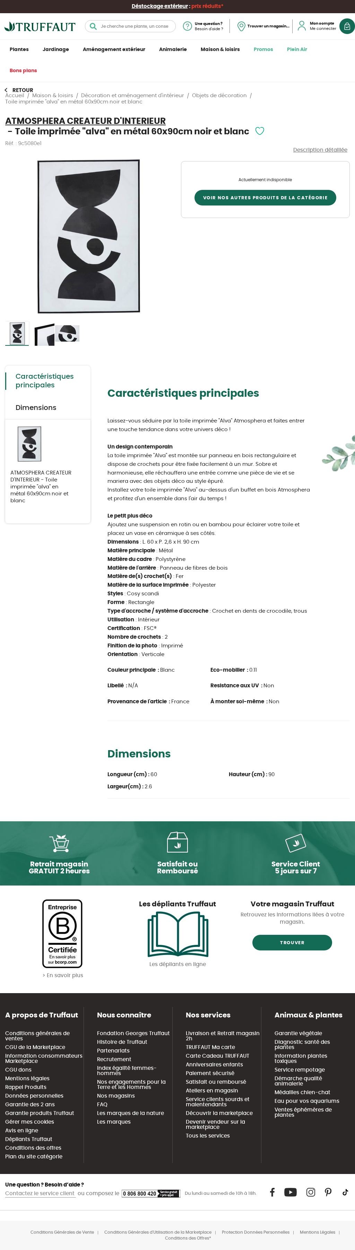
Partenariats (113, 1051)
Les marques (114, 1122)
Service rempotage (300, 1070)
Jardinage (56, 49)
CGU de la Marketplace (35, 1047)
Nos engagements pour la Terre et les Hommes (131, 1085)
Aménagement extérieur (114, 49)
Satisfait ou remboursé (216, 1082)
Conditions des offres (33, 1148)
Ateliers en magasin (212, 1090)
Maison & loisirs (220, 49)
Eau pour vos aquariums (307, 1101)
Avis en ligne (21, 1130)
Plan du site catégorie (33, 1156)
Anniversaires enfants (214, 1064)
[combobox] (130, 26)
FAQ (102, 1104)
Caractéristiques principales (45, 381)
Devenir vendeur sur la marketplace (215, 1124)
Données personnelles (34, 1096)
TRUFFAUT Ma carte (210, 1047)
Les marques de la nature (130, 1113)
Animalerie (173, 49)
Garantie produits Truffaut (39, 1113)
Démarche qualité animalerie (298, 1081)
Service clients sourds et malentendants (218, 1102)
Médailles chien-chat (302, 1092)
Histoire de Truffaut (122, 1042)
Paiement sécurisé (210, 1073)
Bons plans (23, 70)
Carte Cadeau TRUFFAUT (217, 1056)
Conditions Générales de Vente (62, 1232)
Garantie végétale (298, 1033)
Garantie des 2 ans (30, 1104)
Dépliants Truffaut (28, 1139)
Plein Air (297, 49)
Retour (22, 90)
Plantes (19, 49)
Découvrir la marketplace (219, 1113)
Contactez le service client (40, 1193)
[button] (42, 333)
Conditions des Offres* (188, 1238)
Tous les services (208, 1136)
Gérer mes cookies (29, 1122)
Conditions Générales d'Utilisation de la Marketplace (157, 1232)
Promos (263, 49)
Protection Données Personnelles (255, 1232)
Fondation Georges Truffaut (133, 1033)
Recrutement (114, 1059)
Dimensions (36, 407)
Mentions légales (27, 1078)
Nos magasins (116, 1096)
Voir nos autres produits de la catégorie (265, 198)
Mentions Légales (317, 1232)
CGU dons (18, 1070)
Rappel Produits (25, 1087)
